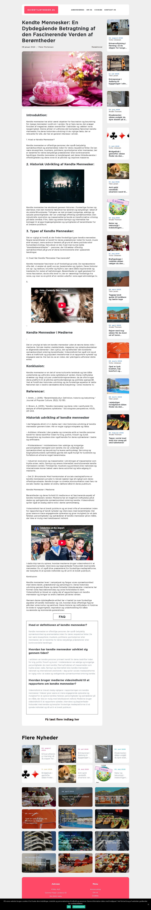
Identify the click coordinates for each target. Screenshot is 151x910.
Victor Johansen (115, 40)
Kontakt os (110, 10)
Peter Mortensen (46, 47)
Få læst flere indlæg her (62, 719)
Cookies (98, 10)
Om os (89, 10)
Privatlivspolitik (79, 907)
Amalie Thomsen (115, 111)
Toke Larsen (113, 75)
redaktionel (97, 47)
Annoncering (77, 10)
